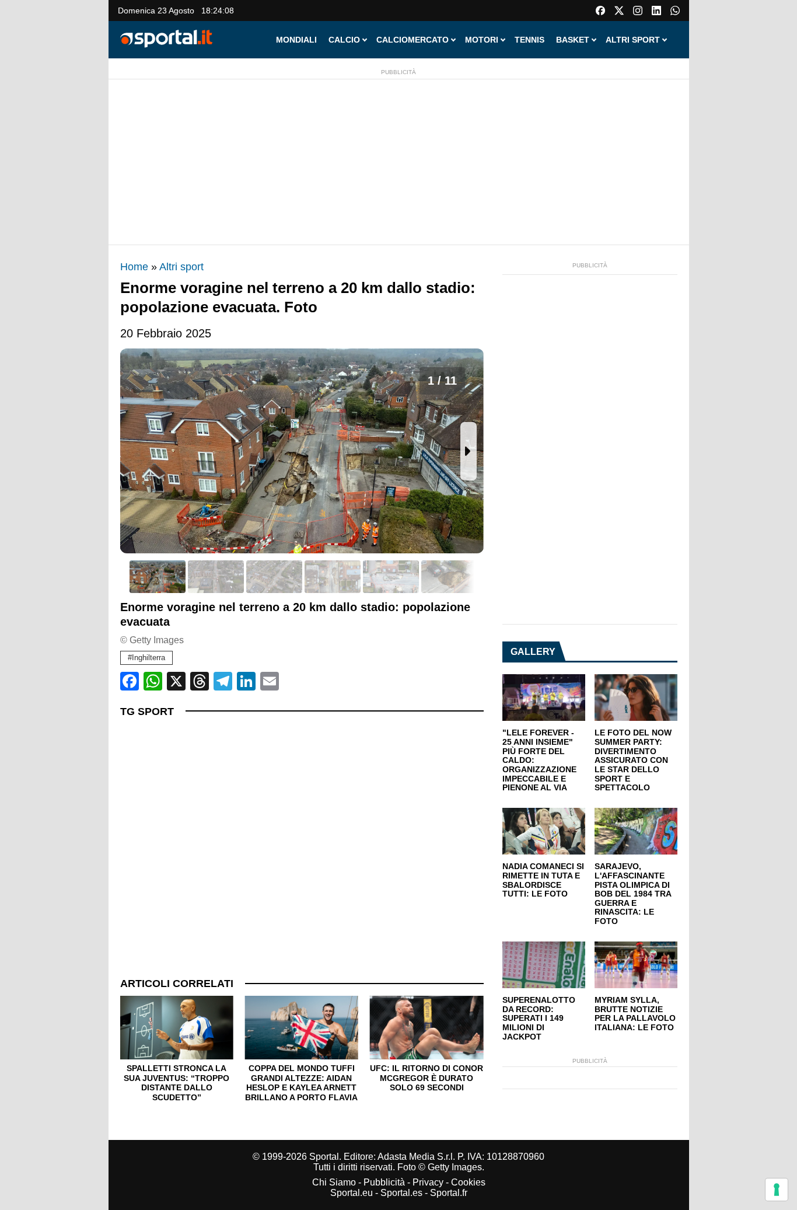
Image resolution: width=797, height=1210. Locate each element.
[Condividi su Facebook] (129, 681)
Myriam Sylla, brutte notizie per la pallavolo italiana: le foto (635, 1014)
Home (134, 267)
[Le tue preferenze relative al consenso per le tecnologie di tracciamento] (776, 1189)
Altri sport (181, 267)
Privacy (428, 1182)
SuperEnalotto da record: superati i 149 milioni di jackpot (538, 1018)
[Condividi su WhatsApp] (153, 681)
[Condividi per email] (269, 681)
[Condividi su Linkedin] (246, 681)
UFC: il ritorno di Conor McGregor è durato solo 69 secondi (426, 1077)
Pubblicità (384, 1182)
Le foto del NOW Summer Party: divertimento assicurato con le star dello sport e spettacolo (633, 760)
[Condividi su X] (176, 681)
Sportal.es (401, 1193)
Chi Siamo (334, 1182)
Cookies (468, 1182)
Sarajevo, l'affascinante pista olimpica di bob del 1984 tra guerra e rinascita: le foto (633, 894)
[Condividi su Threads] (199, 681)
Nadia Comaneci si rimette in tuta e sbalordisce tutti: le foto (543, 880)
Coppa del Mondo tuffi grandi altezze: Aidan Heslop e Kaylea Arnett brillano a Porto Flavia (301, 1082)
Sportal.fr (448, 1193)
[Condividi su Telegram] (223, 681)
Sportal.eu (351, 1193)
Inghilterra (148, 657)
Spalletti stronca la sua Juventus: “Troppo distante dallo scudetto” (176, 1082)
